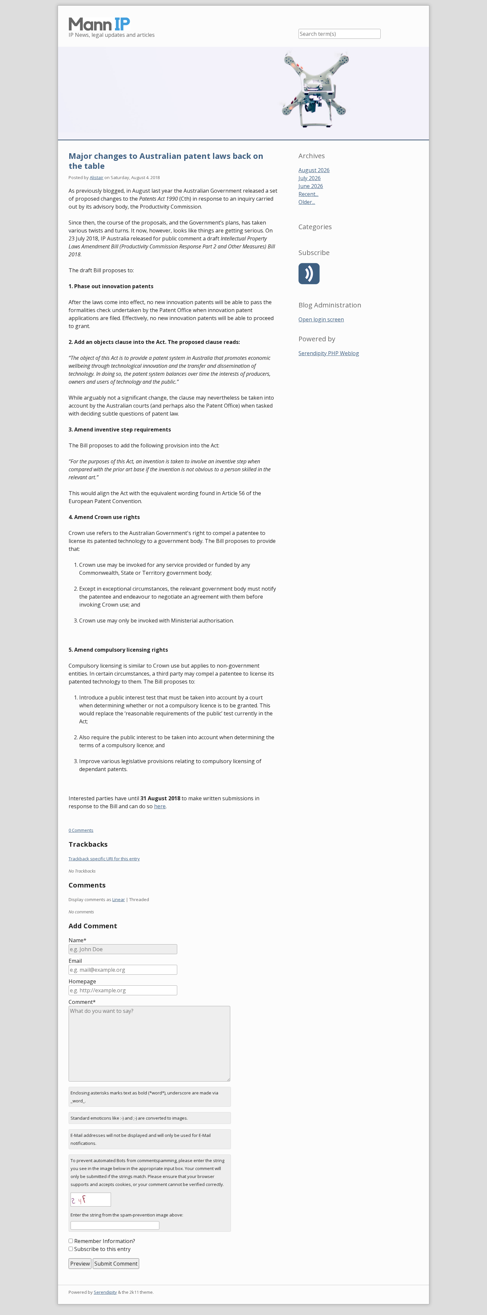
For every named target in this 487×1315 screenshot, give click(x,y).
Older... (306, 202)
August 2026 (314, 170)
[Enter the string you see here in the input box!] (91, 1200)
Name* (77, 940)
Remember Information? (104, 1241)
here (160, 806)
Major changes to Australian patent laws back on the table (166, 160)
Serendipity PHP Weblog (328, 353)
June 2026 (310, 186)
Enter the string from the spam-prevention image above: (127, 1215)
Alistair (96, 177)
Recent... (308, 194)
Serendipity (105, 1292)
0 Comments (81, 830)
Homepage (82, 981)
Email (75, 960)
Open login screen (321, 319)
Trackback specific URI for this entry (104, 859)
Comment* (82, 1002)
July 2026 (309, 178)
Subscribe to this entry (102, 1249)
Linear (118, 899)
